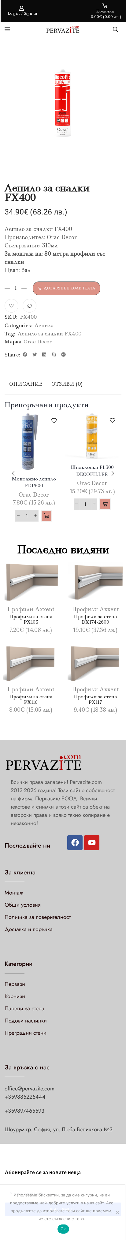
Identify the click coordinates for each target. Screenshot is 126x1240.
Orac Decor (38, 341)
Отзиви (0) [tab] (67, 384)
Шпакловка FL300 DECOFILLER (92, 470)
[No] (117, 1212)
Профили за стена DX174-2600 (95, 619)
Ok (63, 1228)
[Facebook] (75, 842)
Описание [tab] (25, 384)
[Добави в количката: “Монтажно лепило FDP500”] (46, 516)
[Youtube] (91, 842)
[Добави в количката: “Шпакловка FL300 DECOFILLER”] (105, 504)
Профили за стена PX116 (31, 699)
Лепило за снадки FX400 (49, 333)
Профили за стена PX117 (95, 699)
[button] (25, 355)
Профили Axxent (30, 609)
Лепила (44, 325)
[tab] (26, 384)
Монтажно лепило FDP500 (34, 482)
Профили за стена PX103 (31, 619)
